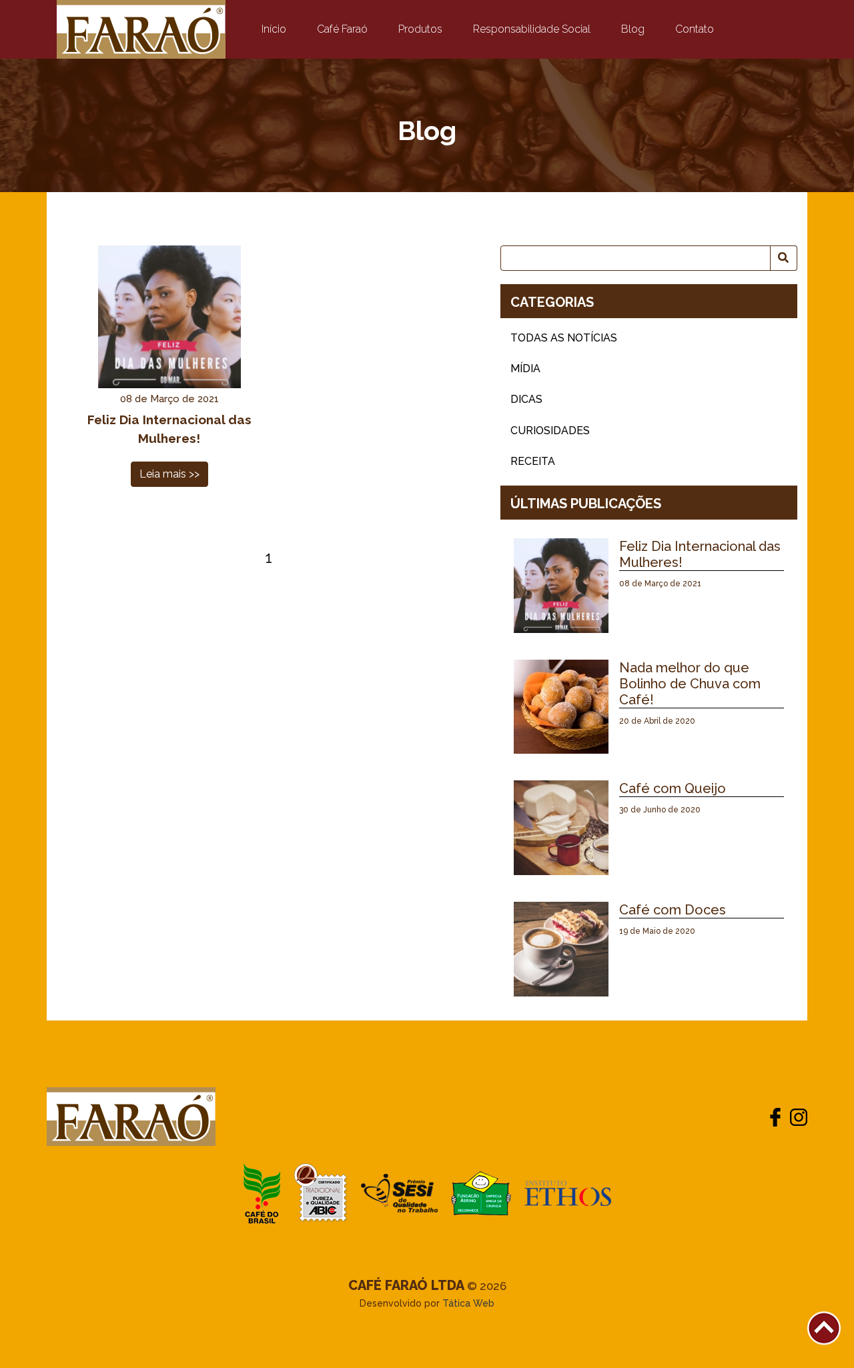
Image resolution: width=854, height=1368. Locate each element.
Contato (694, 29)
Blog (633, 29)
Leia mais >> (169, 474)
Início (277, 28)
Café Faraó (342, 29)
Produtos (420, 29)
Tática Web (468, 1303)
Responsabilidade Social (531, 29)
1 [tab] (268, 557)
